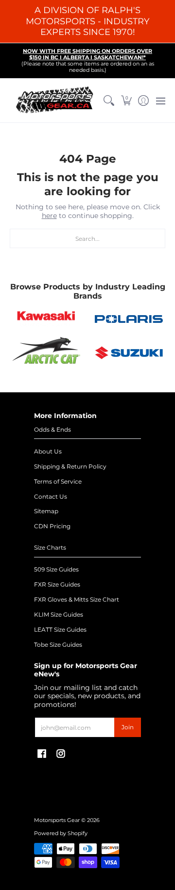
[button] (126, 100)
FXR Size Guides (57, 584)
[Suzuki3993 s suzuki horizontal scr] (128, 352)
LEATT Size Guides (60, 629)
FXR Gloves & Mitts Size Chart (76, 599)
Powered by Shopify (61, 833)
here (49, 215)
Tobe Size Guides (58, 644)
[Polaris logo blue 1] (128, 319)
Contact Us (50, 496)
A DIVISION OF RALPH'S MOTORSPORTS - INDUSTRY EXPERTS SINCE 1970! (87, 21)
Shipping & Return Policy (70, 466)
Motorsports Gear (57, 820)
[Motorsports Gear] (55, 100)
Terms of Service (58, 481)
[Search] (109, 100)
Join (128, 727)
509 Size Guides (56, 569)
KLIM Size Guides (58, 614)
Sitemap (46, 511)
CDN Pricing (52, 526)
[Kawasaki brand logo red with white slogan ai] (46, 319)
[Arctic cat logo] (46, 352)
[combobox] (87, 238)
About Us (48, 451)
